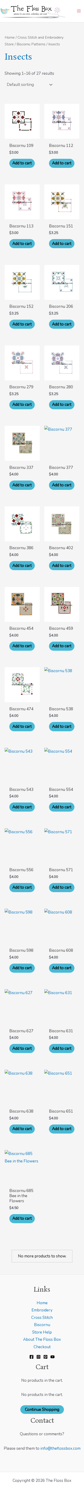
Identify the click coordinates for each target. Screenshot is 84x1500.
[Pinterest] (45, 1357)
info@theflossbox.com (60, 1448)
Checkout (42, 1347)
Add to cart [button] (22, 163)
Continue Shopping (42, 1409)
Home (10, 37)
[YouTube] (52, 1357)
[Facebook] (31, 1357)
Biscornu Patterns (31, 44)
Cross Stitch (42, 1317)
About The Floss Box (42, 1339)
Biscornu (42, 1324)
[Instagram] (38, 1357)
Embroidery (42, 1310)
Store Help (42, 1332)
